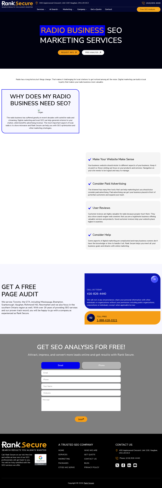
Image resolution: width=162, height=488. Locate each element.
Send (80, 419)
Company (81, 9)
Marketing (67, 9)
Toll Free (102, 316)
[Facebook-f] (123, 465)
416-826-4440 (96, 294)
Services (40, 9)
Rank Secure (89, 483)
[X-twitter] (117, 465)
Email (60, 365)
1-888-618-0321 (107, 320)
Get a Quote (96, 9)
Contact (108, 9)
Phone (101, 365)
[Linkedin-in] (129, 465)
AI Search (53, 9)
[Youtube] (135, 465)
